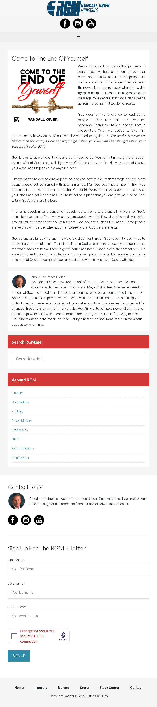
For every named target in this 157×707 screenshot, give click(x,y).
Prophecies (20, 430)
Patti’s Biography (23, 448)
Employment (20, 458)
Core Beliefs (20, 402)
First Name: (16, 560)
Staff (15, 439)
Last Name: (16, 583)
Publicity (17, 411)
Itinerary (17, 393)
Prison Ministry (22, 420)
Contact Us (121, 504)
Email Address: (18, 607)
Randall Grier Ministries (78, 8)
